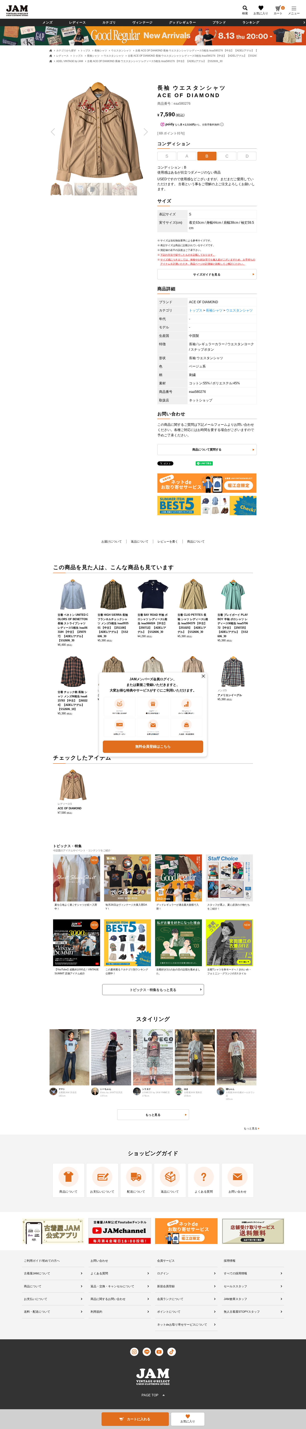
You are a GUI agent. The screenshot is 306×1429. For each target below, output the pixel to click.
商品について (196, 541)
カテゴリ (109, 22)
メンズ (47, 22)
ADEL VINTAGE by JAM (69, 61)
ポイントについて (168, 1311)
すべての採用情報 (235, 1273)
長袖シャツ (101, 50)
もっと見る (250, 1128)
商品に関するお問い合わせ (108, 1299)
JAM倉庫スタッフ (235, 1299)
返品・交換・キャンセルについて (112, 1286)
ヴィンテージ (142, 22)
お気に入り (261, 13)
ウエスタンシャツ (121, 50)
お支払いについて (35, 1299)
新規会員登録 (166, 1286)
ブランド (219, 22)
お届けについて (111, 541)
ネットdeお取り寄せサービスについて (182, 1324)
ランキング (251, 22)
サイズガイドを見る (206, 274)
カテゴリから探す (66, 50)
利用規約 (96, 1311)
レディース (77, 22)
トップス (85, 50)
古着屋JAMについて (37, 1273)
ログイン (163, 1273)
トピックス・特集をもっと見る (153, 990)
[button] (53, 131)
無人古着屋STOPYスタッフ (242, 1311)
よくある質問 (99, 1273)
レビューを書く (168, 541)
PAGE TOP (150, 1395)
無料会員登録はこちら (153, 747)
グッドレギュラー (182, 22)
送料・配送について (37, 1311)
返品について (139, 541)
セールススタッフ (235, 1286)
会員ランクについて (170, 1299)
